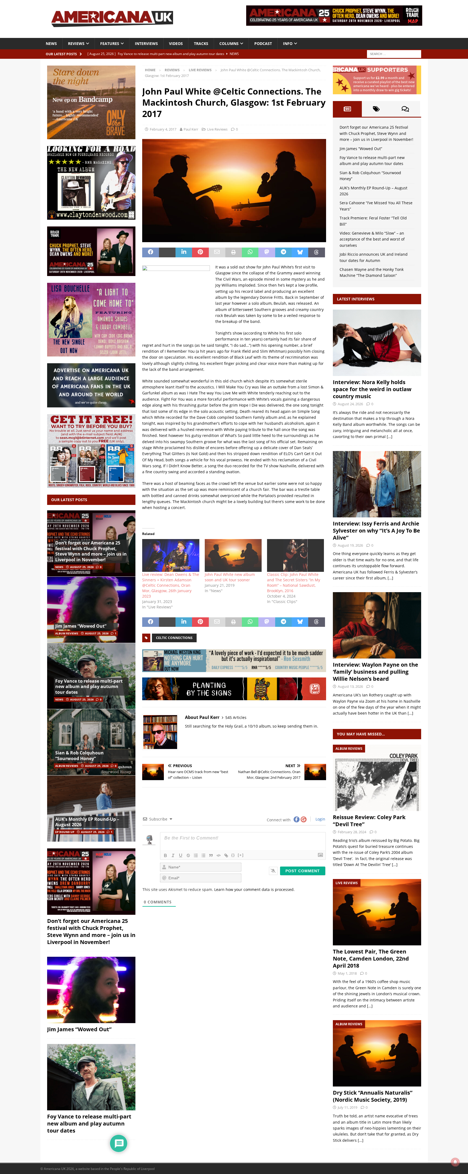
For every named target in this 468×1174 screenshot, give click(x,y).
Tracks (201, 43)
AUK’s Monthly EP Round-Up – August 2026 (87, 822)
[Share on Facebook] (150, 252)
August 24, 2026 (350, 403)
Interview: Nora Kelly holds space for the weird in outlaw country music (372, 389)
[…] (389, 436)
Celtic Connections (174, 637)
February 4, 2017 (163, 129)
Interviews (146, 43)
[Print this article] (233, 252)
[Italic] (173, 855)
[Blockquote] (211, 855)
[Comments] (405, 109)
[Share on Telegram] (283, 252)
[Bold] (165, 855)
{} (233, 855)
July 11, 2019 (347, 1107)
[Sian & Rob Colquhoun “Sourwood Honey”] (91, 742)
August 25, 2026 (82, 567)
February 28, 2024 (352, 831)
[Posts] (347, 109)
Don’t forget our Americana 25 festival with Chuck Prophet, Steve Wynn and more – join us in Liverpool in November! (91, 551)
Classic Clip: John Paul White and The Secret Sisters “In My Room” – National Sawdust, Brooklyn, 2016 (293, 582)
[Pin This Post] (200, 252)
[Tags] (376, 109)
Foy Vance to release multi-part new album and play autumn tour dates (89, 686)
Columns (229, 43)
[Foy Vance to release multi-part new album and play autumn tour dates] (91, 676)
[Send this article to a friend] (217, 252)
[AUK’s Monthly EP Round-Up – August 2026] (91, 808)
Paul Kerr (191, 129)
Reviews (76, 43)
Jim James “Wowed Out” (80, 626)
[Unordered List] (203, 855)
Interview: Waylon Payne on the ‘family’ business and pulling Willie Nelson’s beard (375, 671)
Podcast (263, 43)
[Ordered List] (196, 855)
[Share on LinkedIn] (184, 252)
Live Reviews (217, 129)
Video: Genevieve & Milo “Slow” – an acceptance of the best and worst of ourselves (372, 239)
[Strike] (188, 855)
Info (287, 43)
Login (319, 819)
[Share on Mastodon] (266, 252)
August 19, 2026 (350, 545)
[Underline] (180, 855)
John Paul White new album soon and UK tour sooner (230, 577)
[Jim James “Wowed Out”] (91, 609)
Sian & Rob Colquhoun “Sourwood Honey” (79, 755)
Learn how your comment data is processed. (254, 889)
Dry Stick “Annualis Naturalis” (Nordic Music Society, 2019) (372, 1096)
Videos (176, 43)
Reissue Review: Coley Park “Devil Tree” (369, 820)
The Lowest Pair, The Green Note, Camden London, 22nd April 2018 (371, 958)
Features (109, 43)
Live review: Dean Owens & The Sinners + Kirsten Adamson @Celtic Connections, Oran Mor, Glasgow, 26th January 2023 (170, 585)
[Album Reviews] (377, 778)
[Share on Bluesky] (300, 252)
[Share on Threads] (316, 252)
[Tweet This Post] (167, 252)
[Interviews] (377, 343)
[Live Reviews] (377, 912)
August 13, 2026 (350, 686)
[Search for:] (394, 53)
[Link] (226, 855)
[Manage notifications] (455, 1162)
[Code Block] (218, 855)
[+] (241, 855)
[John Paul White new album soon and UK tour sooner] (233, 555)
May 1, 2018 (347, 973)
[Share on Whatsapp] (250, 252)
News (51, 43)
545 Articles (235, 717)
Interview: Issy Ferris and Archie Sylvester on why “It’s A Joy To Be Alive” (376, 530)
